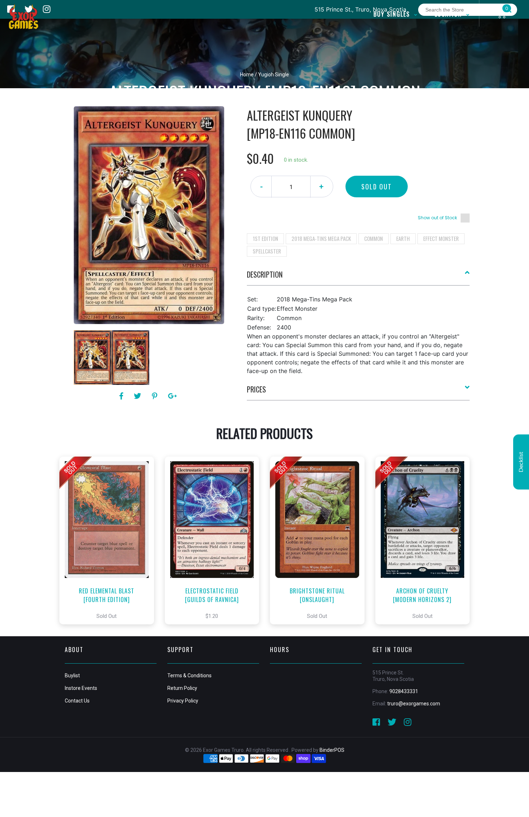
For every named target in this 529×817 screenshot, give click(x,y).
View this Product (110, 540)
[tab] (358, 277)
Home (247, 74)
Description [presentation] (264, 274)
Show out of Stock (437, 218)
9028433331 (403, 691)
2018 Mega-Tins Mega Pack (321, 238)
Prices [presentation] (256, 389)
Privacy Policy (182, 701)
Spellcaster (267, 251)
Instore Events (81, 688)
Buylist (72, 675)
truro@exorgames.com (413, 703)
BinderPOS (332, 750)
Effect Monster (441, 238)
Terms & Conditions (189, 675)
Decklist (521, 462)
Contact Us (77, 701)
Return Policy (182, 688)
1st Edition (265, 238)
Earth (403, 238)
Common (373, 238)
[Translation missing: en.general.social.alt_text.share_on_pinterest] (155, 396)
